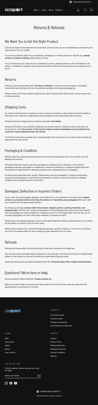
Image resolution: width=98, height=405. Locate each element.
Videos (7, 345)
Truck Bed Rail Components (61, 326)
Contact (53, 338)
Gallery (7, 349)
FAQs (7, 338)
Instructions (9, 342)
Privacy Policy (55, 342)
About (51, 10)
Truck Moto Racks (57, 315)
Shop (36, 10)
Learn (44, 10)
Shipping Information (58, 349)
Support (59, 10)
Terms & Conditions (57, 352)
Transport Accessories (58, 322)
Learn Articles (10, 352)
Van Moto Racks (56, 319)
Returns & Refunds (57, 345)
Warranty (53, 356)
